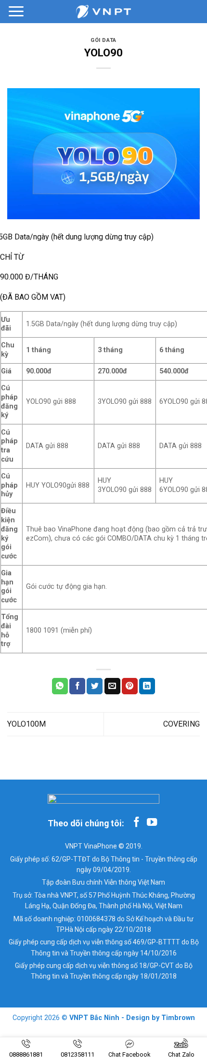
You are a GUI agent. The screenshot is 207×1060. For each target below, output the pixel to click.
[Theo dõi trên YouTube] (152, 823)
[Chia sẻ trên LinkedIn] (147, 686)
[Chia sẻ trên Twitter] (95, 686)
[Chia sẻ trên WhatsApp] (60, 686)
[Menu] (16, 11)
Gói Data (103, 40)
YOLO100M (26, 724)
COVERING (181, 724)
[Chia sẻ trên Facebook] (77, 686)
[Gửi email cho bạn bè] (112, 686)
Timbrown (178, 1018)
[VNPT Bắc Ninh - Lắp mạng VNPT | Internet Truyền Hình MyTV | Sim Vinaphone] (103, 11)
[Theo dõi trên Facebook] (136, 823)
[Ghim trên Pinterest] (130, 686)
